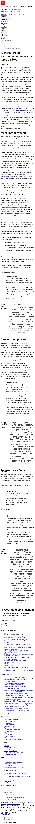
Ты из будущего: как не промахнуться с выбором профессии (16, 651)
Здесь (18, 476)
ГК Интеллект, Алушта (26, 692)
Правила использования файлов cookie (13, 14)
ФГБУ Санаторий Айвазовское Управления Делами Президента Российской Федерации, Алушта (19, 704)
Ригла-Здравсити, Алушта (26, 701)
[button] (3, 37)
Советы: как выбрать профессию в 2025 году (18, 670)
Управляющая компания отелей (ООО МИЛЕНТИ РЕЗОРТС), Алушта (19, 679)
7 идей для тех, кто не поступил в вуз (16, 639)
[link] (4, 33)
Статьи (6, 46)
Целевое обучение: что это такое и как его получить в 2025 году (17, 658)
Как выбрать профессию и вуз (14, 636)
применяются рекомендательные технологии (16, 803)
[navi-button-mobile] (2, 42)
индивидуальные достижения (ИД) (12, 267)
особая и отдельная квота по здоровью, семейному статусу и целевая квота (17, 110)
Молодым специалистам (12, 48)
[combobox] (8, 818)
